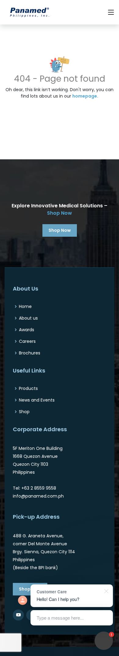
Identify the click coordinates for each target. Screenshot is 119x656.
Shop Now (59, 213)
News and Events (37, 400)
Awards (26, 330)
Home (25, 306)
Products (28, 388)
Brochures (29, 353)
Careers (27, 341)
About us (28, 318)
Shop (24, 412)
